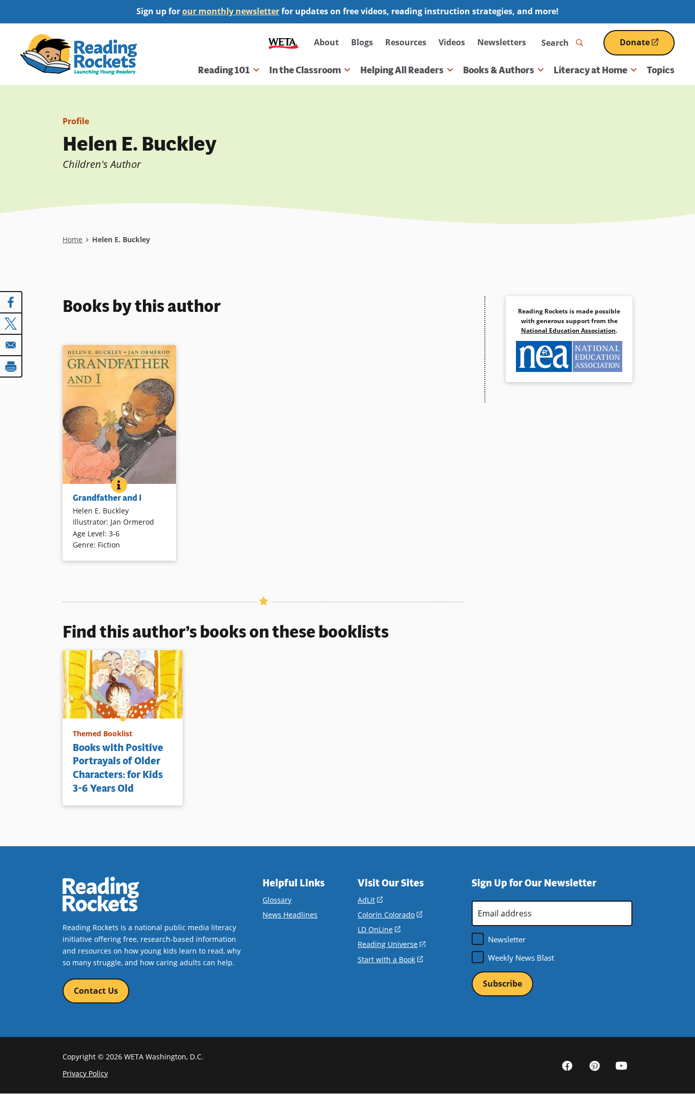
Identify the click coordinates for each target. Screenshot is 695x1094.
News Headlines (290, 914)
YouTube (621, 1065)
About (326, 42)
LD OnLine (379, 929)
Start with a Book (390, 959)
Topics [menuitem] (661, 70)
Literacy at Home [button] (590, 70)
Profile (76, 121)
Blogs (362, 42)
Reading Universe (391, 944)
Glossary (277, 900)
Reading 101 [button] (224, 70)
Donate (647, 46)
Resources (405, 42)
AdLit (370, 900)
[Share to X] (11, 323)
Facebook (567, 1065)
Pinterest (594, 1065)
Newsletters (501, 42)
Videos (452, 42)
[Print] (11, 366)
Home (72, 239)
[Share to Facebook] (11, 302)
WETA (283, 42)
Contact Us (96, 990)
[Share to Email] (11, 345)
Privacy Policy (85, 1073)
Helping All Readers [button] (402, 70)
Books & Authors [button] (498, 70)
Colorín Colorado (390, 914)
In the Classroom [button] (305, 70)
